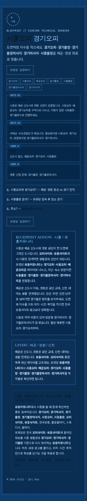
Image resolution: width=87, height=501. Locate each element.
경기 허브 (33, 479)
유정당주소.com (32, 208)
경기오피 (20, 460)
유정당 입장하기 (20, 70)
